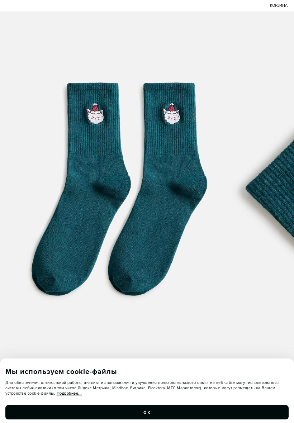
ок (147, 412)
